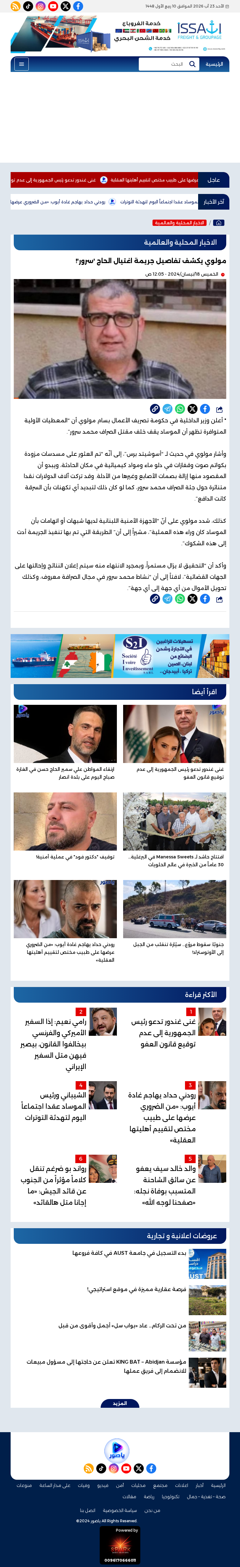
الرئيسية (214, 64)
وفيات (84, 1485)
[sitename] (116, 1450)
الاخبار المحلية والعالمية (179, 223)
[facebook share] (205, 409)
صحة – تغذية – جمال (206, 1496)
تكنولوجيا (170, 1496)
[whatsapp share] (180, 409)
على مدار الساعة (54, 1485)
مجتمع (160, 1485)
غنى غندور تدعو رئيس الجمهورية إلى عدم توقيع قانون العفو (72, 179)
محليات (138, 1485)
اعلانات (181, 1485)
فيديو (102, 1485)
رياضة (149, 1496)
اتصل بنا (87, 1510)
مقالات (129, 1496)
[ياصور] (218, 223)
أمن (120, 1485)
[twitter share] (193, 409)
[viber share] (167, 409)
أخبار (199, 1485)
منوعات (24, 1485)
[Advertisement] (120, 119)
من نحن (152, 1510)
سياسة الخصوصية (120, 1510)
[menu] (21, 64)
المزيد (120, 1403)
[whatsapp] (155, 409)
